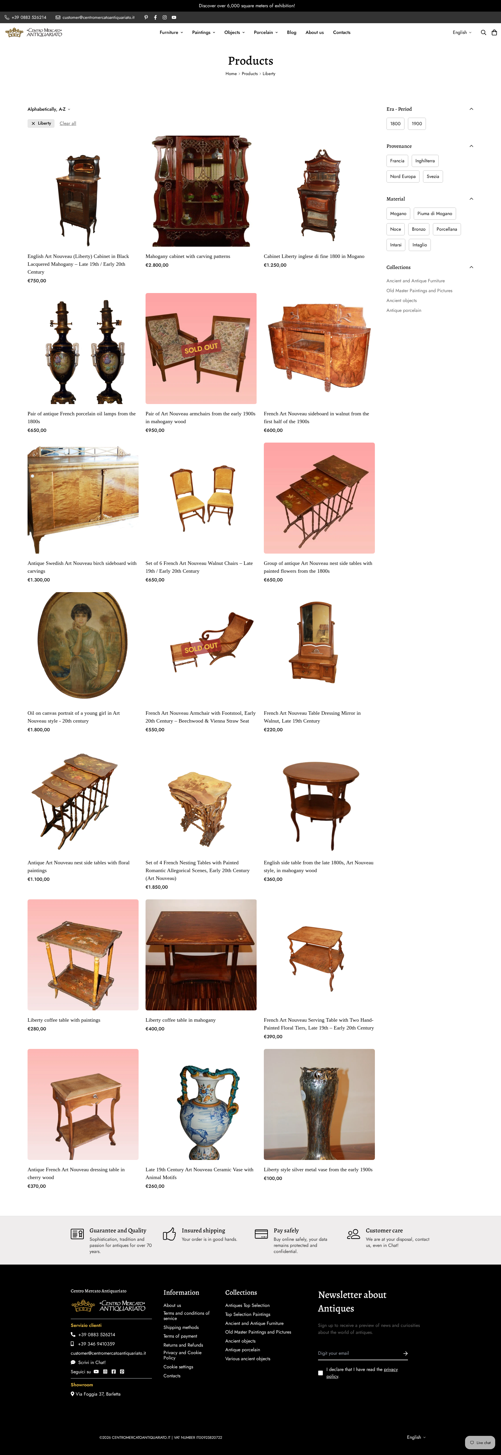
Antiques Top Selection (247, 1305)
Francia (397, 160)
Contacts (342, 32)
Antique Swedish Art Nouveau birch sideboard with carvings (82, 567)
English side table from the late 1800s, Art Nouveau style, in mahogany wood (318, 866)
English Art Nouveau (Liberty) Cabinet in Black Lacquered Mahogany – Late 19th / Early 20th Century (78, 264)
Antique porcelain (242, 1349)
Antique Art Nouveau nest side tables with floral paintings (79, 866)
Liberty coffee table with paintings (64, 1020)
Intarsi (396, 244)
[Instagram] (105, 1371)
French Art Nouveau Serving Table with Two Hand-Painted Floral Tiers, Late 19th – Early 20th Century (319, 1024)
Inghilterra (425, 160)
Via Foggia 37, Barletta (97, 1394)
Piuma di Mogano (435, 213)
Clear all (68, 123)
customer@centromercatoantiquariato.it (108, 1353)
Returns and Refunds (183, 1345)
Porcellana (447, 229)
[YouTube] (96, 1371)
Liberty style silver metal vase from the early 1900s (318, 1169)
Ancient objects (240, 1341)
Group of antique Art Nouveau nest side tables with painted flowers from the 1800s (318, 567)
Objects (232, 32)
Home (231, 73)
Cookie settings (178, 1366)
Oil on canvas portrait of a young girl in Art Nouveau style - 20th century (74, 717)
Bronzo (419, 229)
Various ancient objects (247, 1358)
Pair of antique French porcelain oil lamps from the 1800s (82, 417)
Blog (291, 32)
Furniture (169, 32)
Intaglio (420, 244)
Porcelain (263, 32)
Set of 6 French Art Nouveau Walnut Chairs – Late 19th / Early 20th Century (199, 567)
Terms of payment (180, 1336)
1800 (395, 123)
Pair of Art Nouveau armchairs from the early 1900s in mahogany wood (200, 417)
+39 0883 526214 (95, 1334)
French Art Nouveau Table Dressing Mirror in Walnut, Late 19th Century (312, 717)
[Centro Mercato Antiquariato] (34, 32)
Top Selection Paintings (247, 1314)
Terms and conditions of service (187, 1316)
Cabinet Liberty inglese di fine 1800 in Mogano (314, 256)
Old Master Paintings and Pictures (258, 1332)
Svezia (433, 176)
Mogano (398, 213)
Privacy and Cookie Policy (183, 1355)
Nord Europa (403, 176)
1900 (417, 123)
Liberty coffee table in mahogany (181, 1020)
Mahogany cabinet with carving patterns (188, 256)
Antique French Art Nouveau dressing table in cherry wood (76, 1173)
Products (250, 73)
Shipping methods (181, 1327)
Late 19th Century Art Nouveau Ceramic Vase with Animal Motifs (199, 1173)
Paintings (201, 32)
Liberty (44, 123)
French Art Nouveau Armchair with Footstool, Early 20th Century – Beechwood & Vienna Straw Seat (201, 717)
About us (315, 32)
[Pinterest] (122, 1371)
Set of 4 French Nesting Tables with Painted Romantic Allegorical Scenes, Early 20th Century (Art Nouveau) (198, 870)
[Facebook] (114, 1371)
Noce (395, 229)
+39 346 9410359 (94, 1344)
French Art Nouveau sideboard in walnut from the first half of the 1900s (316, 417)
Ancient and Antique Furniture (254, 1323)
